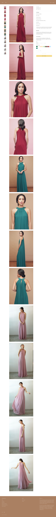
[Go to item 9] (5, 37)
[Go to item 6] (5, 26)
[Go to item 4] (5, 19)
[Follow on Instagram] (4, 512)
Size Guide (3, 502)
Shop (6, 2)
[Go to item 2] (5, 11)
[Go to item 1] (5, 7)
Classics (23, 501)
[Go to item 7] (5, 30)
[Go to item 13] (5, 52)
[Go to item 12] (5, 49)
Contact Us (3, 501)
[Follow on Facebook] (2, 512)
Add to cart (44, 53)
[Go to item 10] (5, 41)
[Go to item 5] (5, 22)
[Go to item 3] (5, 15)
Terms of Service (4, 506)
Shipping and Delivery (4, 503)
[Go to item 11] (5, 45)
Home (3, 2)
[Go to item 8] (5, 34)
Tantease (37, 6)
